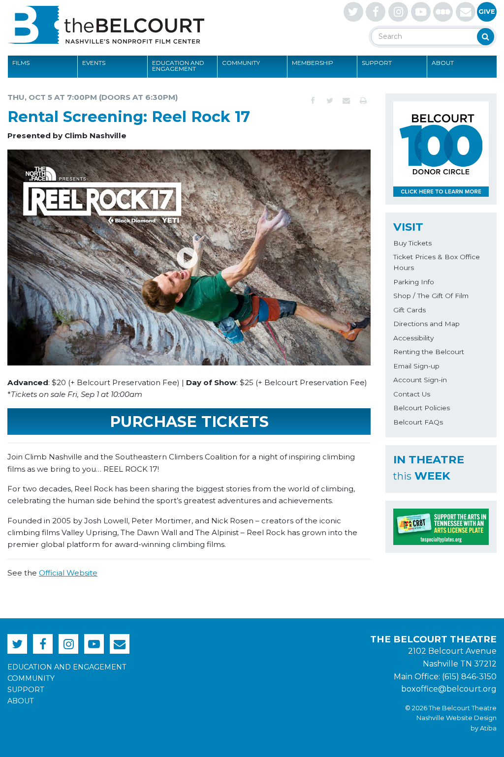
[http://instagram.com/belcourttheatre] (398, 12)
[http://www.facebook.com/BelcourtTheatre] (375, 12)
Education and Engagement (178, 65)
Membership (312, 62)
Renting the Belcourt (428, 352)
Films (21, 62)
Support (377, 62)
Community (241, 62)
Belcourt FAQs (418, 422)
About (443, 62)
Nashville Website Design (456, 718)
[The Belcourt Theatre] (105, 24)
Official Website (68, 572)
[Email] (346, 100)
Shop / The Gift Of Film (431, 296)
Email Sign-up (416, 366)
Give (486, 11)
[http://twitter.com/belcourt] (353, 12)
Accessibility (413, 338)
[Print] (363, 100)
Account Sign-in (420, 380)
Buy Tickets (412, 243)
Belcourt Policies (421, 408)
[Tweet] (329, 100)
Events (93, 62)
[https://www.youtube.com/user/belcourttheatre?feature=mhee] (421, 12)
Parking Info (413, 282)
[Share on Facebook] (313, 100)
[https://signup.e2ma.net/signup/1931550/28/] (465, 12)
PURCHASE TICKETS (189, 422)
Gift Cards (409, 310)
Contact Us (411, 394)
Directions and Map (426, 324)
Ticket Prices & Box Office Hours (436, 262)
